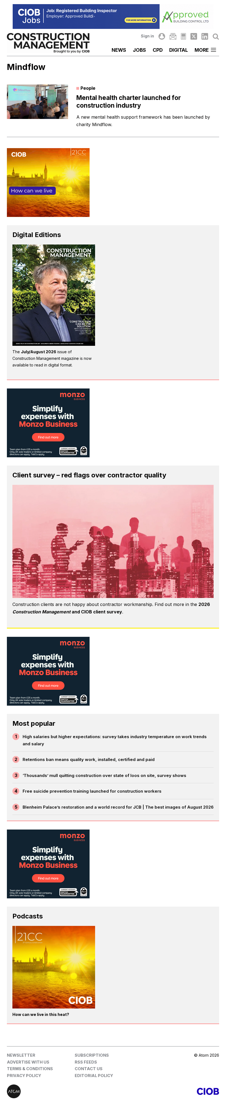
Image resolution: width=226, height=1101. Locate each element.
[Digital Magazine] (183, 36)
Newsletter (21, 1055)
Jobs (139, 50)
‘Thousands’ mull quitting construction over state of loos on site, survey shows (104, 775)
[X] (193, 36)
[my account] (161, 36)
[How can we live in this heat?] (53, 967)
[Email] (173, 36)
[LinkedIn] (204, 36)
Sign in (147, 36)
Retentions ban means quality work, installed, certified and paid (89, 759)
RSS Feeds (86, 1062)
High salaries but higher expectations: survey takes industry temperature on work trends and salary (115, 740)
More (202, 50)
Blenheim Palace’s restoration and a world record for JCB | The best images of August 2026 (118, 807)
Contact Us (89, 1068)
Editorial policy (94, 1075)
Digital (178, 50)
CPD (158, 50)
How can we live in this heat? (40, 1014)
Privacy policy (24, 1075)
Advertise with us (28, 1062)
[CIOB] (166, 1091)
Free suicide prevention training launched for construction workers (92, 791)
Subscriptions (92, 1055)
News (119, 50)
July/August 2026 (38, 351)
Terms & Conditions (30, 1068)
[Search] (215, 36)
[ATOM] (60, 1091)
